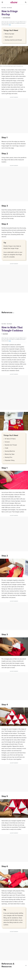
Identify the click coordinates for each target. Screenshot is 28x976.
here (10, 24)
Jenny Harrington (6, 17)
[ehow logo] (14, 2)
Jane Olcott (5, 334)
